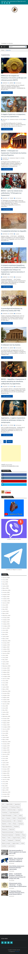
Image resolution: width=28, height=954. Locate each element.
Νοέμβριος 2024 (5, 621)
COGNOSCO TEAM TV (14, 158)
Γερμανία (20, 809)
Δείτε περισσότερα (6, 92)
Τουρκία (3, 840)
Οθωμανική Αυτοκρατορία (7, 835)
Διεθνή (20, 815)
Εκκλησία (8, 818)
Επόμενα (10, 441)
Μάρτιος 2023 (5, 663)
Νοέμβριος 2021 (5, 697)
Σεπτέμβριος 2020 (6, 727)
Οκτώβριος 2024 (6, 624)
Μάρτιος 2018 (5, 790)
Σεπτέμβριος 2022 (6, 676)
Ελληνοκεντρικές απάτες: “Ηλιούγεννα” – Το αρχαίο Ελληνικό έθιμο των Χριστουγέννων (18, 885)
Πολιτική (4, 837)
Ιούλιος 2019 (5, 756)
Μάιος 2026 (5, 584)
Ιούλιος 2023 (5, 655)
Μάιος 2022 (5, 684)
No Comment (18, 83)
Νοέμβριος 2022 (5, 672)
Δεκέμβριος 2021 (6, 695)
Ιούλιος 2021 (5, 705)
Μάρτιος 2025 (5, 613)
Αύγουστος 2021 (5, 703)
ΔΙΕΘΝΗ (11, 83)
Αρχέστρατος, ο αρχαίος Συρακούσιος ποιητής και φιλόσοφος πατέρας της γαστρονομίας (13, 420)
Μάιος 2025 (5, 609)
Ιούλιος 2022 (5, 680)
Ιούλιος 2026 (5, 579)
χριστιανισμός (12, 846)
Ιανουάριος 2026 (6, 592)
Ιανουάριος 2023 (6, 668)
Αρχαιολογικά (5, 807)
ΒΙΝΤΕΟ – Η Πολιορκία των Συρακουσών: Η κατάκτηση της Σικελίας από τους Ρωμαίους (13, 153)
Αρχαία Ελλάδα (9, 804)
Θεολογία (20, 821)
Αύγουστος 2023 (6, 653)
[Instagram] (4, 3)
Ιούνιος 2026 (5, 581)
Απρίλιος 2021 (5, 712)
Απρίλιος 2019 (5, 762)
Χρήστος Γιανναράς (6, 843)
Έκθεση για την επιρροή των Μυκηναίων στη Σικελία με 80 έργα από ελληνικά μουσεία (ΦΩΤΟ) (14, 78)
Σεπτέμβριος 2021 (6, 701)
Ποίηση (23, 835)
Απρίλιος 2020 (5, 737)
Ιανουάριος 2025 (6, 617)
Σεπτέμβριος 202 (5, 796)
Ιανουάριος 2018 (5, 794)
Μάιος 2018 (4, 785)
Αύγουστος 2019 (5, 754)
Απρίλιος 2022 (5, 687)
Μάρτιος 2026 (5, 588)
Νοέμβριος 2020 (5, 722)
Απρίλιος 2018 (5, 787)
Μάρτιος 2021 (5, 714)
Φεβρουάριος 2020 (6, 741)
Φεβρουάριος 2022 (6, 691)
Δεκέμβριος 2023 (6, 645)
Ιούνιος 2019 (5, 758)
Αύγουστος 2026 (6, 577)
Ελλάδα (14, 818)
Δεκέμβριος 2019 (6, 745)
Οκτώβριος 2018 (5, 775)
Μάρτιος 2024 (5, 638)
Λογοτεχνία (20, 823)
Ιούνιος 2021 (5, 708)
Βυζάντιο (4, 809)
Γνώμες (15, 815)
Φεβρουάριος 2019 (6, 766)
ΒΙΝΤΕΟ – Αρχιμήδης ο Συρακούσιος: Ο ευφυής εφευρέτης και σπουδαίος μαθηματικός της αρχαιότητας (13, 381)
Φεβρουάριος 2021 (6, 716)
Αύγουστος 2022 (6, 678)
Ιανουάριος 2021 (5, 718)
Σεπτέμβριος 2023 (6, 651)
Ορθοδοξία (17, 835)
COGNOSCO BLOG (13, 119)
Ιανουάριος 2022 (6, 693)
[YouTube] (7, 3)
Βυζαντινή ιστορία (12, 809)
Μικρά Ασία (11, 829)
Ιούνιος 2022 (5, 682)
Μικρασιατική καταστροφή (7, 832)
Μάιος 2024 (5, 634)
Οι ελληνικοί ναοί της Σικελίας (10, 345)
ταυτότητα (4, 846)
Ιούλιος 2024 (5, 630)
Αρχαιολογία (17, 804)
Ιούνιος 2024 (5, 632)
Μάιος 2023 (5, 659)
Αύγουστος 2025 (6, 602)
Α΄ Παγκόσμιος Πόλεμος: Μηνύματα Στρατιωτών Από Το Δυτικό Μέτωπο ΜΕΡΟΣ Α (16, 893)
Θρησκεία (4, 823)
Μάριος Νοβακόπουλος (7, 826)
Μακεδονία (16, 826)
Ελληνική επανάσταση (6, 821)
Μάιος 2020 (5, 735)
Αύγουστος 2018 (5, 779)
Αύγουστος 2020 (6, 729)
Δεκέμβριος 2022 (6, 670)
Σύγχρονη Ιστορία (16, 837)
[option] (17, 1)
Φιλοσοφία (17, 840)
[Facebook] (2, 3)
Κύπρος (14, 823)
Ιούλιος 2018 (5, 781)
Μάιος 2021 (4, 710)
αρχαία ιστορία (15, 843)
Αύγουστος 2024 (6, 628)
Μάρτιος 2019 (5, 764)
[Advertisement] (14, 28)
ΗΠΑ (14, 821)
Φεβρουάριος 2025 (6, 615)
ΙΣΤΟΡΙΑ (21, 119)
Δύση (3, 818)
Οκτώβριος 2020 (6, 724)
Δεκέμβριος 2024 (6, 619)
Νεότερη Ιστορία (18, 832)
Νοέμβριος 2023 (5, 647)
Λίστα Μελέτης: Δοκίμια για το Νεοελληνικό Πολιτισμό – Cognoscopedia (16, 868)
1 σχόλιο (17, 233)
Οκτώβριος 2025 (6, 598)
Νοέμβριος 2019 (5, 748)
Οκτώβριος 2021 (5, 699)
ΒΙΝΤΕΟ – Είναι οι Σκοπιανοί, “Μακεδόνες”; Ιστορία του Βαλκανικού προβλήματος (16, 860)
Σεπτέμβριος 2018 (6, 777)
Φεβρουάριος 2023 (6, 666)
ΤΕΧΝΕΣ (11, 198)
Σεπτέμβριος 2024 (6, 626)
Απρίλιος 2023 (5, 661)
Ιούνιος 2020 (5, 733)
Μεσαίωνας (4, 829)
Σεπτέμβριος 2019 (6, 752)
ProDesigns (17, 951)
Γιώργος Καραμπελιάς (14, 812)
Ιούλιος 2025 (5, 605)
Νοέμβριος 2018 (5, 773)
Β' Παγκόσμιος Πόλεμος (15, 807)
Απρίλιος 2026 (5, 586)
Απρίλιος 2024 (5, 636)
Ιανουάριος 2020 (6, 743)
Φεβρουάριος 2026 (6, 590)
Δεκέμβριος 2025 (6, 594)
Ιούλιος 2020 (5, 731)
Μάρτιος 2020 (5, 739)
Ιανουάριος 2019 (5, 769)
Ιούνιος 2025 (5, 607)
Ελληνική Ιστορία (21, 818)
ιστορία (22, 843)
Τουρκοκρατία (10, 840)
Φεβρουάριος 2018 (6, 792)
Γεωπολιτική (4, 812)
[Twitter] (9, 3)
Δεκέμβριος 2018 (6, 771)
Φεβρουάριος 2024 (6, 640)
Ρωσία (9, 837)
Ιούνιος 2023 (5, 657)
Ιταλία (9, 823)
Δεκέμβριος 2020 (6, 720)
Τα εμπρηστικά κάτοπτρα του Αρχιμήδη (13, 231)
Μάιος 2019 (5, 760)
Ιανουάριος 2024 (6, 642)
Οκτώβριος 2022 (6, 674)
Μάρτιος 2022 (5, 689)
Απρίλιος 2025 (5, 611)
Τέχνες (23, 837)
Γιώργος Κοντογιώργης (7, 815)
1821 (3, 804)
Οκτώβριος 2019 (5, 750)
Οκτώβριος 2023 (6, 649)
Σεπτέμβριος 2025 (6, 600)
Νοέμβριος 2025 (5, 596)
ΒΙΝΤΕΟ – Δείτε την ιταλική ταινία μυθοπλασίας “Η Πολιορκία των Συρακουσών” (12, 193)
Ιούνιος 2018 (5, 783)
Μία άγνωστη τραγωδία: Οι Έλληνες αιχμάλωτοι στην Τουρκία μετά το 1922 (17, 852)
